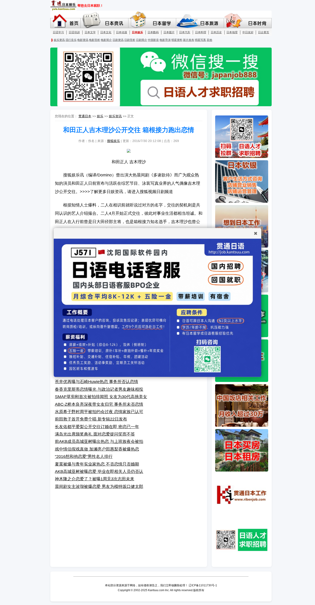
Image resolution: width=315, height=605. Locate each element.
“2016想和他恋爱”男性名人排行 (84, 456)
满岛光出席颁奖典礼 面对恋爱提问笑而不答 (95, 434)
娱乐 (100, 116)
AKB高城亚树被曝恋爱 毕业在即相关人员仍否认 (99, 471)
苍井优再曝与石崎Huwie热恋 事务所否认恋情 (96, 381)
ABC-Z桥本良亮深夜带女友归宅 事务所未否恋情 (99, 404)
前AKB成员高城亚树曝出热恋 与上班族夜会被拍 (99, 441)
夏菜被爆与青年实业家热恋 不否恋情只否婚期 (97, 464)
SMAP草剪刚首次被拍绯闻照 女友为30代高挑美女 (101, 396)
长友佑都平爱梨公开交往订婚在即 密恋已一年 (97, 426)
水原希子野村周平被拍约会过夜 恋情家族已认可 (99, 411)
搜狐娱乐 (113, 141)
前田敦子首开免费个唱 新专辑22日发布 (91, 419)
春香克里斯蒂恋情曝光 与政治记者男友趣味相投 (99, 389)
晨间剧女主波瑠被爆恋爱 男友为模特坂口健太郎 (99, 486)
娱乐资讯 (115, 116)
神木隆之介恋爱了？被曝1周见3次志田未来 (94, 479)
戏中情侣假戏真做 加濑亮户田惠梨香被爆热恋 (97, 449)
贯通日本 (84, 116)
